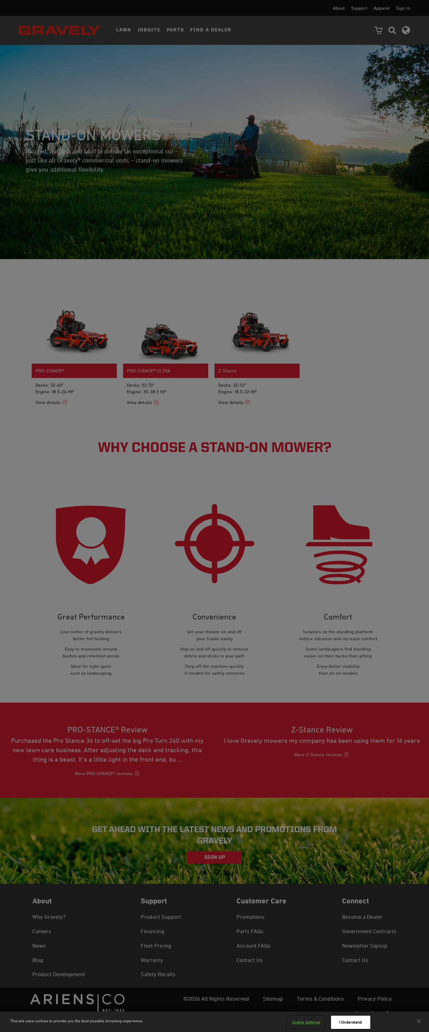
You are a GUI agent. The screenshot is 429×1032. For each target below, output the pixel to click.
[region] (214, 1022)
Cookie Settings (306, 1021)
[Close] (419, 1021)
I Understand (350, 1021)
